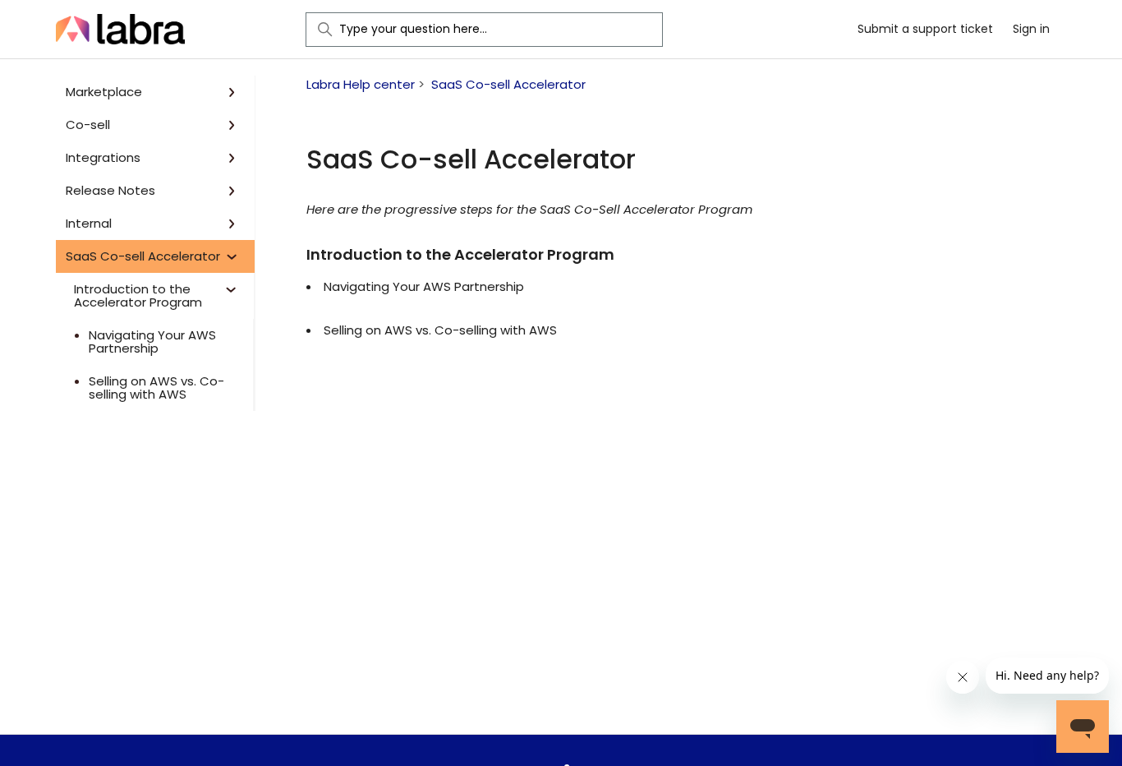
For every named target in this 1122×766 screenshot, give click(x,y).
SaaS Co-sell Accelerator (508, 84)
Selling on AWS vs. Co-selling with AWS (156, 388)
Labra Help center (360, 84)
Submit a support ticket (925, 29)
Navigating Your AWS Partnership (152, 342)
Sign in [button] (1031, 29)
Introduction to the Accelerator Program (460, 254)
